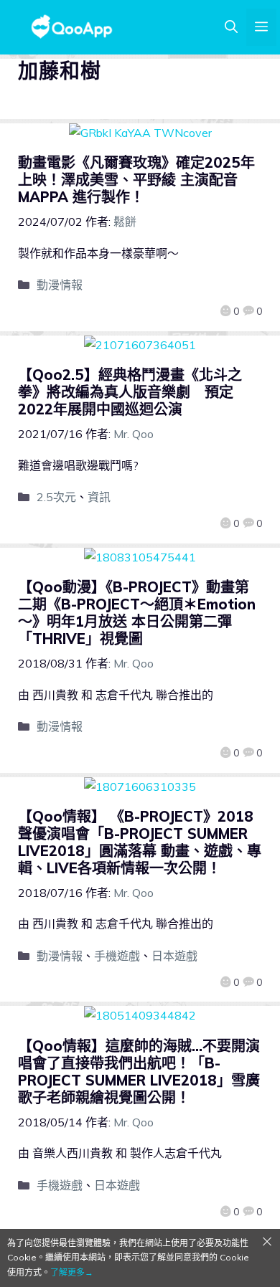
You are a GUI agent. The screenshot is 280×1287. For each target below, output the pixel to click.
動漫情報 (60, 284)
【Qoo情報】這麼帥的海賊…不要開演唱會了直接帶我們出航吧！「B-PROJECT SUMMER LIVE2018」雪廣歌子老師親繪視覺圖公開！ (139, 1071)
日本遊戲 (174, 956)
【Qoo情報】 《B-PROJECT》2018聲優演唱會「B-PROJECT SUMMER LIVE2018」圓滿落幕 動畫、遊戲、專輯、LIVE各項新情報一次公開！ (139, 842)
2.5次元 (56, 497)
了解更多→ (71, 1272)
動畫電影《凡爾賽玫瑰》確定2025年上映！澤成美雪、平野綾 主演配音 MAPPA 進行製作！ (136, 179)
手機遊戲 (117, 956)
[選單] (261, 27)
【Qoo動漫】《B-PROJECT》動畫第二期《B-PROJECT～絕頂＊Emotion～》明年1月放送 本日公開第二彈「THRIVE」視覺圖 (137, 612)
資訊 (99, 497)
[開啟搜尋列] (231, 27)
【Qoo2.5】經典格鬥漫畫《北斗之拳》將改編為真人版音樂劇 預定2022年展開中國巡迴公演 (130, 392)
